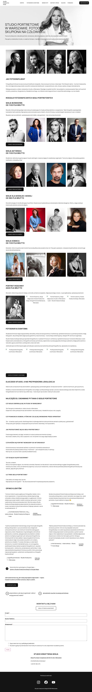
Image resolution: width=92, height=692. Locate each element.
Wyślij (7, 649)
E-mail (7, 613)
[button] (22, 3)
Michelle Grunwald (80, 504)
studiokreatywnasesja (6, 3)
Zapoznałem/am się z (22, 643)
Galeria (63, 3)
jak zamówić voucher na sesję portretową (55, 593)
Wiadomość (9, 624)
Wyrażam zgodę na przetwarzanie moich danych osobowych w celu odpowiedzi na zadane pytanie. (37, 645)
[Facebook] (46, 682)
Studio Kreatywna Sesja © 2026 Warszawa (46, 688)
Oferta (22, 3)
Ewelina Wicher (37, 558)
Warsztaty (45, 3)
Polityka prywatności (46, 675)
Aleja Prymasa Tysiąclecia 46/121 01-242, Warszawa (46, 658)
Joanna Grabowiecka (37, 514)
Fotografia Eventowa (33, 3)
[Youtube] (53, 682)
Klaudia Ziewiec (81, 544)
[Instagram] (38, 682)
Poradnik (70, 3)
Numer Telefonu (9, 618)
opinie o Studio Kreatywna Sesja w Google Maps (24, 569)
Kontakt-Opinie (54, 3)
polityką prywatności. (28, 643)
